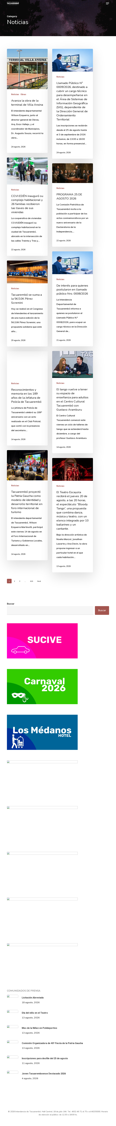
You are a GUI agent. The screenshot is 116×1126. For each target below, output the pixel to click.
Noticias (15, 94)
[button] (107, 3)
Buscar (10, 603)
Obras (23, 94)
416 (31, 581)
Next (39, 581)
